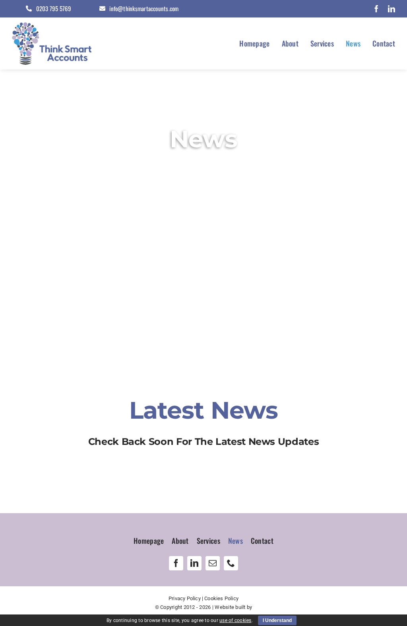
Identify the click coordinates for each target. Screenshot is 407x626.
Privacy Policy (185, 598)
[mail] (212, 563)
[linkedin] (391, 8)
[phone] (231, 563)
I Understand (277, 620)
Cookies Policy (221, 598)
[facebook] (376, 8)
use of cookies (235, 620)
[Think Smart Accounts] (51, 25)
